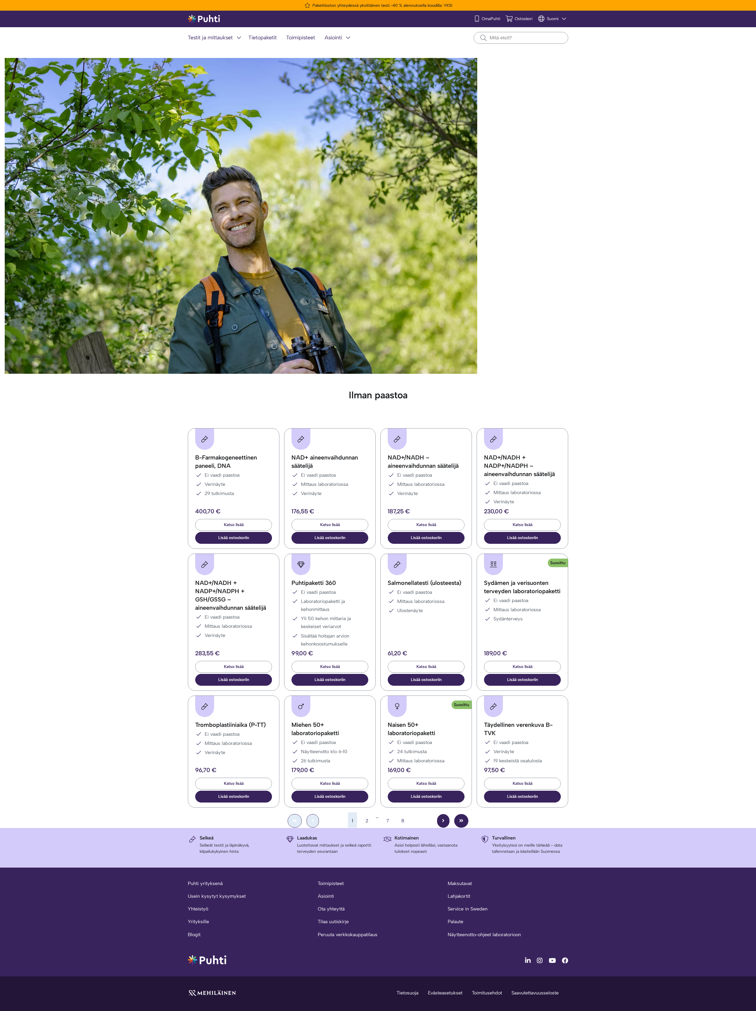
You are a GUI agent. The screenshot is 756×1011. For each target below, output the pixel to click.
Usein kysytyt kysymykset (217, 896)
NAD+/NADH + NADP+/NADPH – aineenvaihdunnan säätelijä (519, 466)
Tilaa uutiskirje (333, 921)
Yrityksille (198, 921)
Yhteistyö (198, 909)
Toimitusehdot (487, 993)
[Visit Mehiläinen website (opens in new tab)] (212, 992)
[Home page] (204, 19)
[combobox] (521, 38)
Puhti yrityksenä (205, 883)
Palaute (455, 921)
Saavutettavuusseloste (535, 993)
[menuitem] (216, 38)
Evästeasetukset (445, 993)
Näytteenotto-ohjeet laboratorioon (484, 934)
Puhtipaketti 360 (313, 582)
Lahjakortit (459, 896)
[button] (233, 538)
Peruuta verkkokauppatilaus (347, 934)
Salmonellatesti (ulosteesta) (424, 582)
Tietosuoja (407, 993)
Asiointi (326, 896)
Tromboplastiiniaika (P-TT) (230, 724)
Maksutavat (460, 883)
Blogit (194, 934)
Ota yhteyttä (331, 909)
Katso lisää (234, 524)
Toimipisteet (331, 883)
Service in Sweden (468, 909)
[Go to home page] (207, 959)
